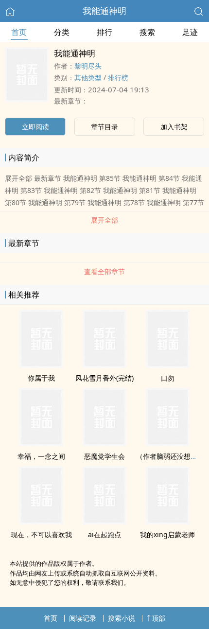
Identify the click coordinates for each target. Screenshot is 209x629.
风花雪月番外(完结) (104, 378)
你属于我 (41, 378)
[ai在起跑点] (104, 521)
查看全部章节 (104, 271)
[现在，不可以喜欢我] (41, 521)
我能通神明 (104, 11)
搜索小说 (121, 618)
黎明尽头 (88, 65)
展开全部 (104, 220)
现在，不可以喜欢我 (41, 534)
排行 (104, 32)
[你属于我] (41, 365)
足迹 (190, 32)
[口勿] (168, 365)
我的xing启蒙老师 (167, 534)
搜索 (147, 32)
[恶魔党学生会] (104, 443)
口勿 (167, 378)
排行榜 (118, 77)
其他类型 (88, 77)
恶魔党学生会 (104, 456)
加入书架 (174, 126)
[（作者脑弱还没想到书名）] (168, 443)
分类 (62, 32)
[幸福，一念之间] (41, 443)
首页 (19, 32)
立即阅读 (35, 126)
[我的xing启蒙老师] (168, 521)
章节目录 (104, 126)
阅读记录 (82, 618)
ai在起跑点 (104, 534)
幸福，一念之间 (41, 456)
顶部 (158, 618)
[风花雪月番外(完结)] (104, 365)
